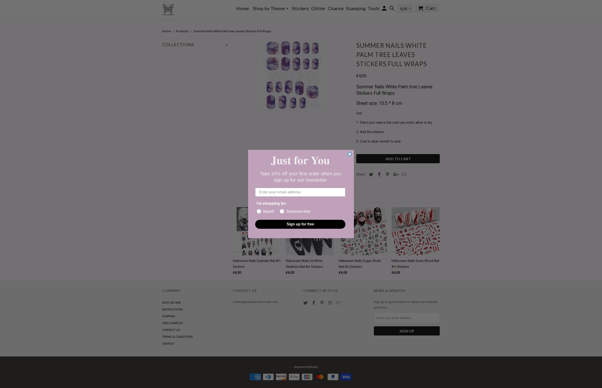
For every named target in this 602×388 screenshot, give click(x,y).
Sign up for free (300, 224)
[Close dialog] (349, 154)
